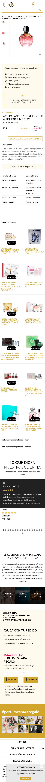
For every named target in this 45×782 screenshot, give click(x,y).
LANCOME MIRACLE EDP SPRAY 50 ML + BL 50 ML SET (34, 284)
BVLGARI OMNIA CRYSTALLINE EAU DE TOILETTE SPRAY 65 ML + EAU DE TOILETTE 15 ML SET (34, 391)
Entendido (25, 778)
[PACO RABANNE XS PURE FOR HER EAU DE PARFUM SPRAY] (40, 55)
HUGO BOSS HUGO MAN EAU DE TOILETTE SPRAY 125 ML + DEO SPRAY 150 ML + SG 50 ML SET (10, 356)
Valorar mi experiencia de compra (17, 643)
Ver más (5, 597)
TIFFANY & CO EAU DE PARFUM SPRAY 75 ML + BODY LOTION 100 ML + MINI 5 (9, 427)
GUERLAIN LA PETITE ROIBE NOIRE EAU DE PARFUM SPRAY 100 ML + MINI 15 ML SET (34, 427)
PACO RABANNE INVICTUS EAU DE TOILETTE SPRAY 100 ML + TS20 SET (34, 251)
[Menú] (40, 3)
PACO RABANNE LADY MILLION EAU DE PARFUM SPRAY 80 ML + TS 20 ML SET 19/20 (10, 322)
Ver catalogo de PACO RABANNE (25, 139)
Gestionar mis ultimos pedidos (15, 635)
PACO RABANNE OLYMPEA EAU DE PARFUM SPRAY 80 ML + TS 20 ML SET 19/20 (10, 251)
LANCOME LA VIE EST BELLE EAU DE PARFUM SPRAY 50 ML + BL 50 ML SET (33, 322)
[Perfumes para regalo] (8, 3)
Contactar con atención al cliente (17, 639)
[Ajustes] (33, 3)
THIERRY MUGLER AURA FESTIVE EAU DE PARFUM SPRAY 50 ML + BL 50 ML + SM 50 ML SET (34, 356)
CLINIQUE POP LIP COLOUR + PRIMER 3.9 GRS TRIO (9, 390)
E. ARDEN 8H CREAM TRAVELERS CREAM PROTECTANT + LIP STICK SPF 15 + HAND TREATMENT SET (10, 286)
